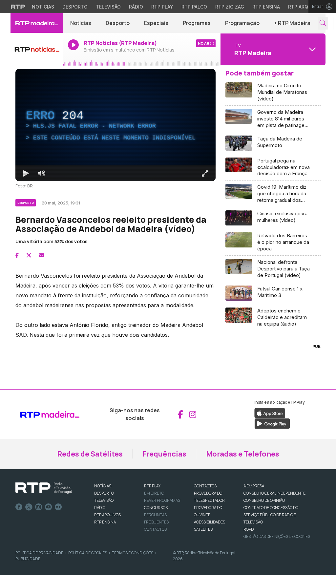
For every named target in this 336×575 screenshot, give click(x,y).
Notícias (43, 7)
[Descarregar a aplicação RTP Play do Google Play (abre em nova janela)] (272, 423)
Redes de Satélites (90, 454)
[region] (115, 125)
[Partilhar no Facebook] (17, 255)
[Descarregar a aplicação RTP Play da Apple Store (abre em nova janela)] (269, 412)
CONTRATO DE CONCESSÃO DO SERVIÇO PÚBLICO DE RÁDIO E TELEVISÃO (270, 515)
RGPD (248, 529)
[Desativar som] (42, 173)
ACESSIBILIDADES (209, 522)
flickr (58, 507)
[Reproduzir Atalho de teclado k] (26, 173)
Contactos (155, 529)
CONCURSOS (156, 507)
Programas (197, 23)
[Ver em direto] (36, 49)
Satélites (203, 529)
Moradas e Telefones (242, 454)
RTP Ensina (266, 7)
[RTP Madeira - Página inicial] (36, 23)
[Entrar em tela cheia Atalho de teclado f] (205, 173)
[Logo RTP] (43, 488)
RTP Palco (194, 7)
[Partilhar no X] (29, 255)
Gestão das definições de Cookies (276, 536)
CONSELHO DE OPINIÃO (264, 500)
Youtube (48, 507)
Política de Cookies (87, 553)
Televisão (108, 7)
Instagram (38, 507)
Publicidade (27, 559)
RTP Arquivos (305, 7)
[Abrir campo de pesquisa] (323, 23)
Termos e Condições (132, 553)
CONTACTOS (205, 486)
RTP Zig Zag (229, 7)
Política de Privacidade (39, 553)
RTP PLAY (152, 486)
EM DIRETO (154, 493)
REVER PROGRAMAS (162, 500)
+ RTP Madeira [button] (292, 23)
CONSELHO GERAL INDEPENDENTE (274, 493)
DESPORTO (104, 493)
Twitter (28, 507)
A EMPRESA (253, 486)
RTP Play (162, 7)
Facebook (19, 507)
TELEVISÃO (104, 500)
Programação (242, 23)
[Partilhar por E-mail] (41, 255)
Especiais (156, 23)
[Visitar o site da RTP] (18, 6)
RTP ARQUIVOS (107, 515)
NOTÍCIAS (102, 486)
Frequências (164, 454)
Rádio (136, 7)
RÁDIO (99, 507)
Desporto (75, 7)
